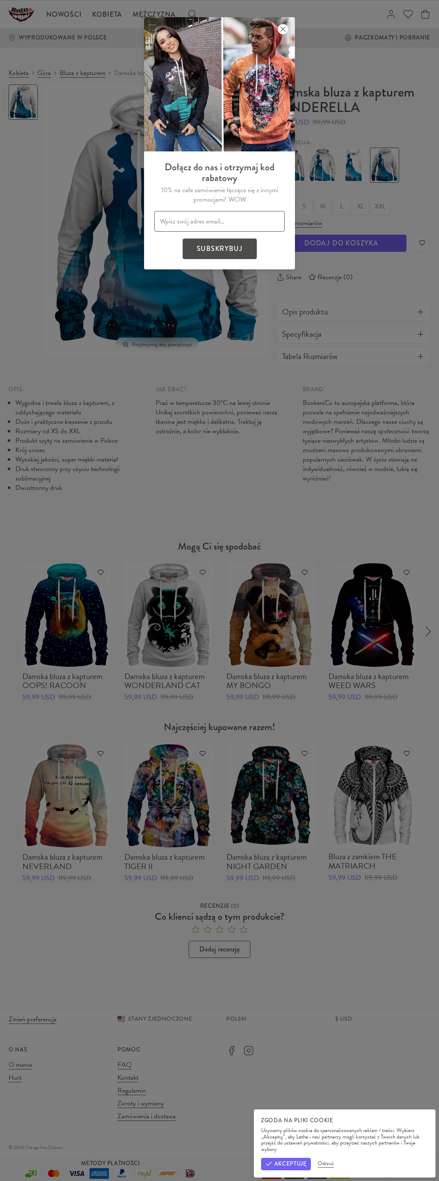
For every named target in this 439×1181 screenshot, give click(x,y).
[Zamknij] (283, 29)
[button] (219, 590)
